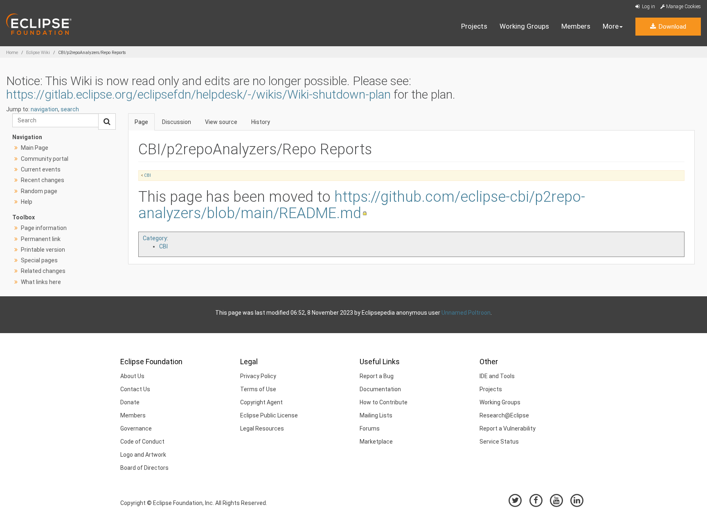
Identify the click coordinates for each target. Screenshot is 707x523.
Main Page (34, 147)
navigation (44, 109)
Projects (474, 26)
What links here (41, 282)
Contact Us (135, 389)
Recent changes (42, 180)
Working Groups (524, 26)
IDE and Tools (497, 376)
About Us (132, 376)
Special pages (39, 260)
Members (575, 26)
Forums (370, 428)
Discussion (176, 122)
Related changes (43, 271)
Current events (41, 169)
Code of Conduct (142, 441)
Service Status (499, 441)
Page (141, 122)
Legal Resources (262, 428)
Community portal (44, 159)
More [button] (611, 26)
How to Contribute (384, 402)
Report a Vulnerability (508, 428)
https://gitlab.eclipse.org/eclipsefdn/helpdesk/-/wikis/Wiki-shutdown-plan (198, 94)
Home (12, 52)
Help (26, 201)
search (70, 109)
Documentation (380, 389)
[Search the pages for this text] (107, 121)
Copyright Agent (261, 402)
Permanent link (41, 239)
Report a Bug (377, 376)
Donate (130, 402)
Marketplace (376, 441)
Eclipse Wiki (38, 52)
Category (155, 238)
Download (671, 26)
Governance (136, 428)
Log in (648, 6)
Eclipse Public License (269, 415)
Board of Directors (144, 467)
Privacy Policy (258, 376)
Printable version (43, 249)
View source (221, 122)
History (260, 122)
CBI (147, 175)
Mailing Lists (376, 415)
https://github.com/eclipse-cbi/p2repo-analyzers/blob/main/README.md (361, 205)
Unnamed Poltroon (466, 312)
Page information (44, 228)
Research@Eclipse (504, 415)
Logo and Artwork (143, 454)
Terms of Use (258, 389)
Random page (39, 191)
